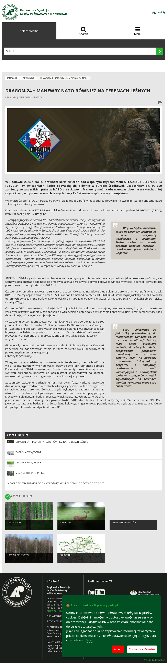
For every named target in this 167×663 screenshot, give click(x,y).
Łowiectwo (66, 522)
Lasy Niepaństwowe (19, 555)
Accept (118, 649)
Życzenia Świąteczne (28, 452)
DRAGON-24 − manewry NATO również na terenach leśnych (52, 441)
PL (154, 12)
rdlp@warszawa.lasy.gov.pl (61, 610)
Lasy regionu (15, 522)
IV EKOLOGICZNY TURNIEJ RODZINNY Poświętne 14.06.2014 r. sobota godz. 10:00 (55, 483)
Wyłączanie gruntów (124, 522)
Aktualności (28, 77)
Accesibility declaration (154, 660)
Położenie (66, 555)
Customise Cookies (142, 649)
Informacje (12, 77)
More (89, 640)
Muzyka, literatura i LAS (30, 472)
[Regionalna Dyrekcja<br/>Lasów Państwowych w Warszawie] (10, 12)
